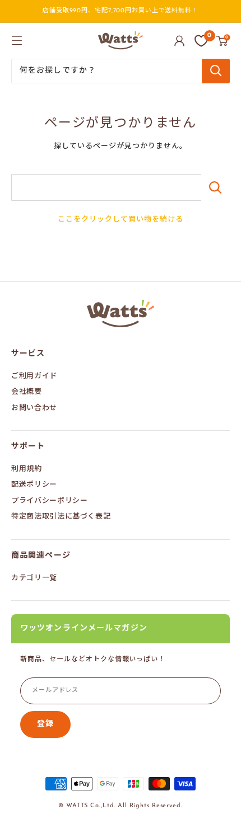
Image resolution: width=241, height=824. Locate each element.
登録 (45, 724)
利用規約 (26, 469)
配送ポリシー (34, 484)
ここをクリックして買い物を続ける (121, 219)
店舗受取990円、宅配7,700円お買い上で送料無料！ (120, 11)
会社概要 (26, 391)
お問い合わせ (34, 408)
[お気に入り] (201, 41)
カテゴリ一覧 (34, 578)
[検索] (216, 71)
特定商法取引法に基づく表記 (60, 516)
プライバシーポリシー (49, 501)
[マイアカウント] (179, 40)
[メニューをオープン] (16, 40)
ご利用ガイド (34, 376)
